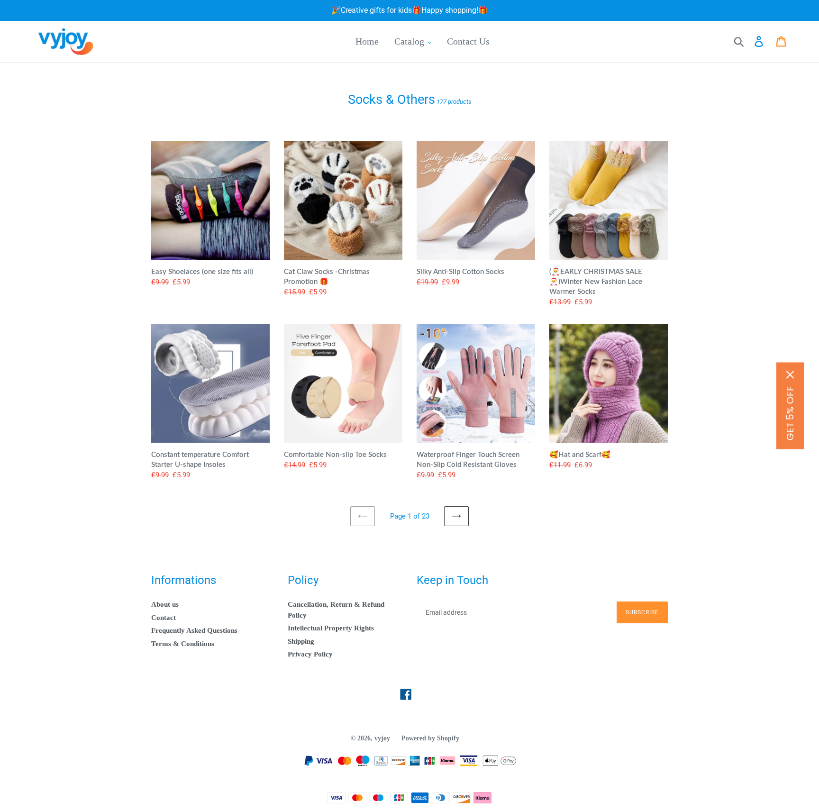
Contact (163, 617)
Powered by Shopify (430, 738)
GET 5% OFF (790, 413)
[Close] (790, 374)
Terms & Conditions (182, 643)
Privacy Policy (310, 654)
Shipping (301, 641)
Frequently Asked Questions (194, 630)
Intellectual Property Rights (331, 628)
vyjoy (382, 738)
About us (165, 604)
